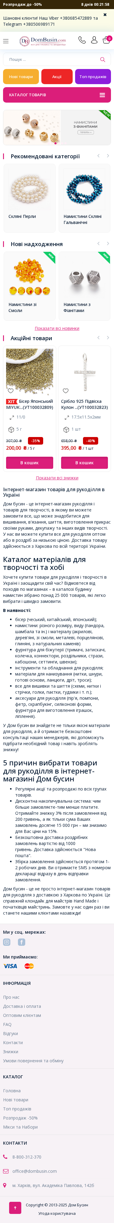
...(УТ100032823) (91, 407)
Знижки (10, 1051)
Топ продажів (92, 76)
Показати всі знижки (57, 478)
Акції (56, 76)
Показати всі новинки (57, 328)
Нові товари (21, 76)
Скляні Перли (22, 216)
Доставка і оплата (22, 1006)
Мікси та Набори (20, 1127)
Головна (12, 1090)
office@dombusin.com (34, 1171)
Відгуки (10, 1033)
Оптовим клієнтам (22, 1015)
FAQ (7, 1024)
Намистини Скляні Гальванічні (83, 219)
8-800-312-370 (26, 1157)
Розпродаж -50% (20, 1118)
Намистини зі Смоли (22, 307)
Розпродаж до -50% (22, 4)
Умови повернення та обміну (33, 1061)
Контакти (13, 1042)
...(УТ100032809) (36, 407)
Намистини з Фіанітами (77, 307)
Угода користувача (57, 1213)
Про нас (11, 997)
